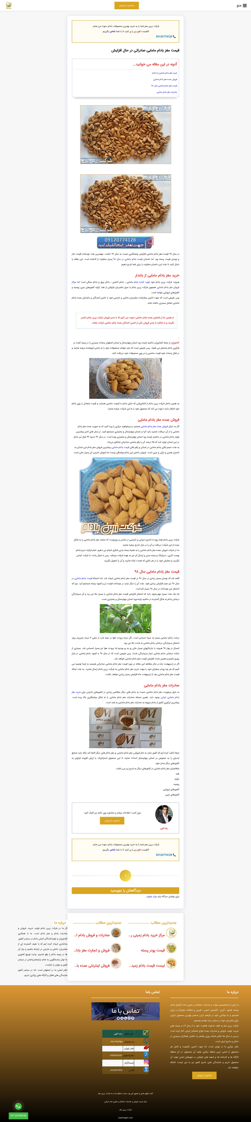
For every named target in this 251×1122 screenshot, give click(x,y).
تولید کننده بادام (142, 282)
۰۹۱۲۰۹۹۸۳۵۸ (116, 1042)
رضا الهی (118, 1034)
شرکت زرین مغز (125, 1109)
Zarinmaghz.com (125, 1117)
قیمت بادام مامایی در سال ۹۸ (127, 259)
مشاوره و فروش (126, 5)
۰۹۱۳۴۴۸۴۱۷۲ (116, 1055)
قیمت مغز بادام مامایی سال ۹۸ (164, 85)
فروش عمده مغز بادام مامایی (165, 79)
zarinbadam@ (116, 1063)
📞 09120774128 (166, 37)
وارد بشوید (151, 896)
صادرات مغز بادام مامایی (167, 92)
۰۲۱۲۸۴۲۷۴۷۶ (116, 1048)
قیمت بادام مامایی (120, 447)
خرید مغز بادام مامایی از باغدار (164, 73)
